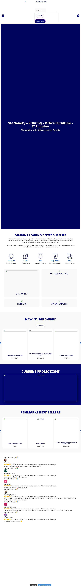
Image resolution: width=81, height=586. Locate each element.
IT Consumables (59, 303)
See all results (40, 21)
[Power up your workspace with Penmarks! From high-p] (31, 547)
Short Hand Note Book (15, 444)
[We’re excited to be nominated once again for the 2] (68, 554)
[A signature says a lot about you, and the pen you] (13, 540)
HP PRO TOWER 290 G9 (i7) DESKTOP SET (40, 354)
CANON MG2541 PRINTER (15, 355)
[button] (3, 15)
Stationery (22, 293)
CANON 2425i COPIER (66, 355)
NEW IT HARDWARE (40, 319)
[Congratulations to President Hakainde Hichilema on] (50, 544)
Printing (22, 303)
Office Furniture (59, 273)
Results (40, 16)
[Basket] (78, 15)
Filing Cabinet (40, 444)
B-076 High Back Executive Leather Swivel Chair (66, 443)
